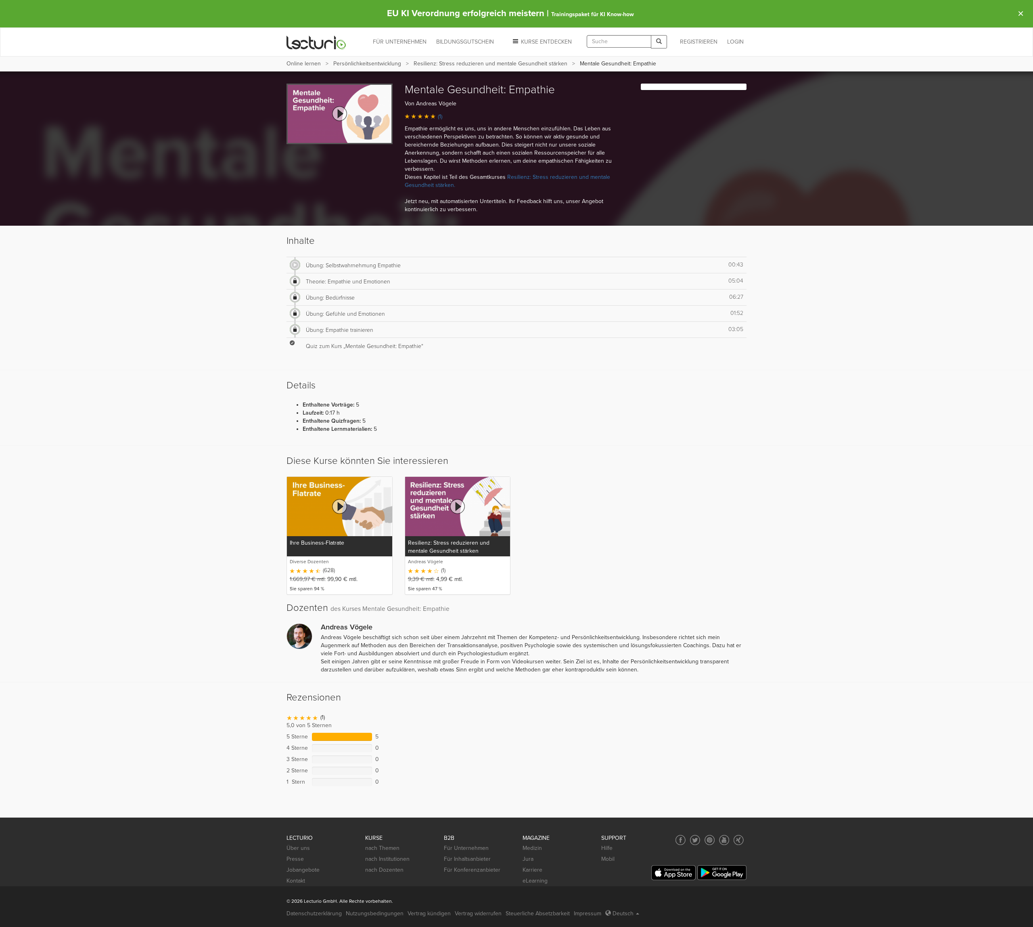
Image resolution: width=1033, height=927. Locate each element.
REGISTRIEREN (698, 41)
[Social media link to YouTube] (724, 840)
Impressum (587, 913)
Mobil (608, 859)
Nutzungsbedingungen (375, 913)
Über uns (298, 848)
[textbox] (619, 41)
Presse (295, 859)
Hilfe (607, 848)
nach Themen (382, 848)
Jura (528, 859)
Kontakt (295, 880)
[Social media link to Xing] (739, 840)
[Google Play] (722, 872)
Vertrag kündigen (429, 913)
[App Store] (673, 872)
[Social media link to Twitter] (695, 840)
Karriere (532, 869)
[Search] (659, 41)
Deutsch (623, 913)
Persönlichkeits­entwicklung (367, 63)
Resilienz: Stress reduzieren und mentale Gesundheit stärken (490, 63)
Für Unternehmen (466, 848)
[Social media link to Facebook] (680, 840)
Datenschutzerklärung (314, 913)
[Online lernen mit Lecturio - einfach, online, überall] (316, 42)
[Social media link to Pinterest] (710, 840)
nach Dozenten (384, 869)
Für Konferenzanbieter (472, 869)
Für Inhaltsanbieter (467, 859)
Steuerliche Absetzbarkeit (538, 913)
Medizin (532, 848)
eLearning (535, 880)
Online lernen (303, 63)
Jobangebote (303, 869)
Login (735, 41)
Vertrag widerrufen (478, 913)
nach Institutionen (387, 859)
